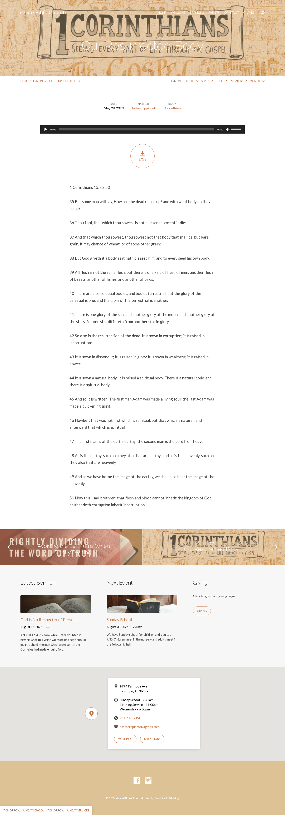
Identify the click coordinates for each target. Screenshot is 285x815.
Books (220, 81)
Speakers (237, 81)
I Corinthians (172, 108)
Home (24, 81)
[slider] (237, 129)
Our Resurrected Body (64, 81)
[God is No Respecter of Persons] (55, 610)
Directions (152, 738)
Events (214, 12)
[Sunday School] (142, 610)
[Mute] (228, 129)
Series (205, 81)
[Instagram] (148, 780)
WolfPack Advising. (167, 798)
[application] (142, 129)
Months (256, 81)
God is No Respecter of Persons (48, 619)
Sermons (197, 12)
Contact (231, 12)
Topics (190, 81)
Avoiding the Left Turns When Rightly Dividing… (74, 549)
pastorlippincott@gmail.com (140, 727)
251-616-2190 (130, 718)
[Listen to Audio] (48, 627)
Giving (248, 12)
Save (142, 159)
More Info (125, 738)
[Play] (46, 129)
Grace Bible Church (43, 13)
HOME (162, 12)
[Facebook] (137, 780)
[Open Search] (263, 12)
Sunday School (119, 619)
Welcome (178, 12)
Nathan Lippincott (143, 108)
